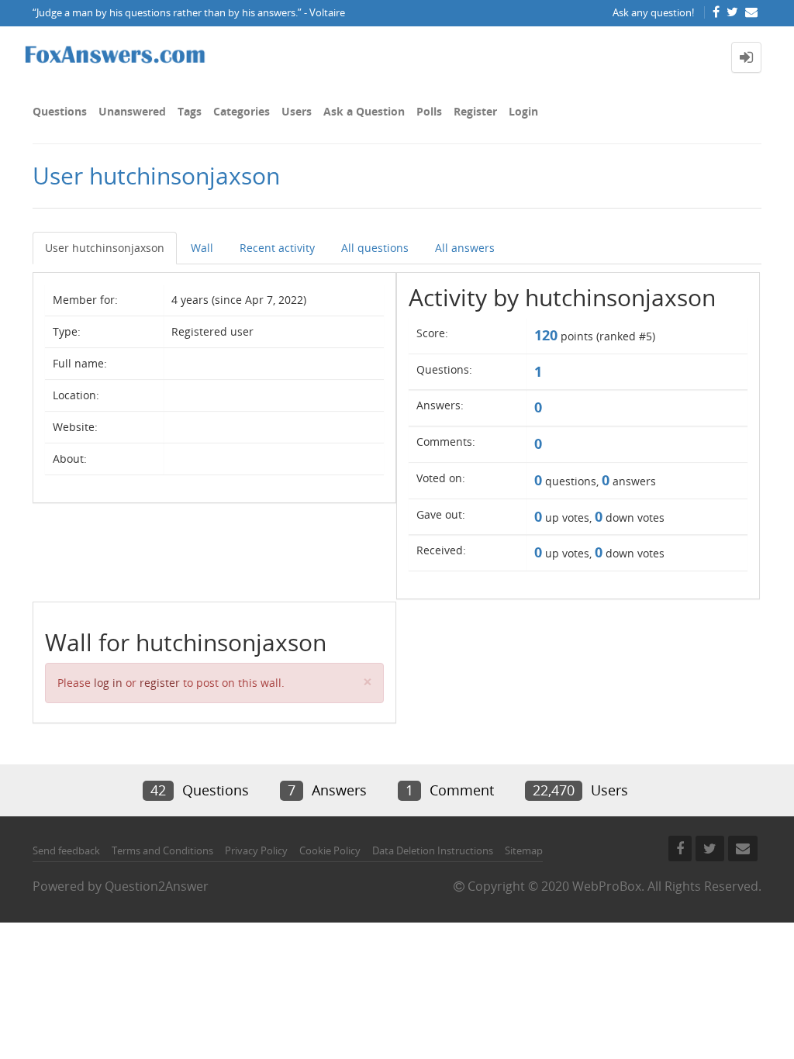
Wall (202, 247)
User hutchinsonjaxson (104, 247)
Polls (429, 111)
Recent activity (277, 247)
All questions (375, 247)
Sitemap (524, 850)
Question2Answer (157, 886)
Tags (190, 111)
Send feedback (66, 850)
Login (523, 111)
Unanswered (132, 111)
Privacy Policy (256, 850)
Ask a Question (364, 111)
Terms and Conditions (162, 850)
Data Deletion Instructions (432, 850)
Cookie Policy (330, 850)
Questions (60, 111)
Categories (241, 111)
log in (108, 682)
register (160, 682)
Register (475, 111)
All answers (465, 247)
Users (296, 111)
